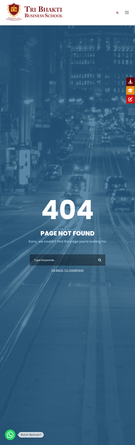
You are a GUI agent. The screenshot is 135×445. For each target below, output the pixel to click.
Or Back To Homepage (68, 270)
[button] (10, 435)
